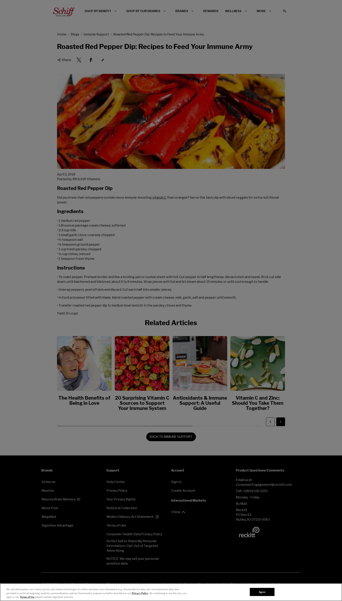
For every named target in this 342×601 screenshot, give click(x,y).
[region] (171, 592)
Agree (262, 591)
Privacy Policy (140, 593)
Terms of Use (27, 596)
